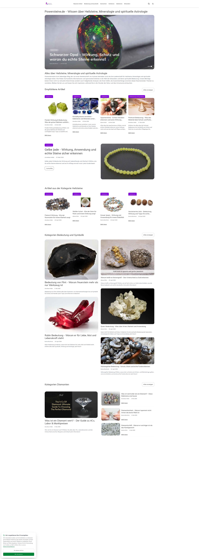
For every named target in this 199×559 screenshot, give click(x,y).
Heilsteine (111, 4)
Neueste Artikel (77, 4)
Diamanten (103, 4)
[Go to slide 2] (149, 66)
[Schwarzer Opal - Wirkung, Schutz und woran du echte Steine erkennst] (99, 42)
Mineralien (127, 4)
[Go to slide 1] (148, 66)
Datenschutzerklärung (8, 546)
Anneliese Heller (49, 125)
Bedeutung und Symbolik (91, 4)
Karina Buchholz (54, 63)
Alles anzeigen (148, 90)
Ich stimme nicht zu (18, 550)
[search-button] (149, 4)
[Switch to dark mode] (153, 3)
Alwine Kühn (103, 122)
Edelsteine (119, 4)
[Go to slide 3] (151, 66)
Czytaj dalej (49, 168)
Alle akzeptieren (19, 554)
